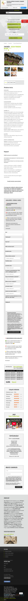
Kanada (6, 513)
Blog (5, 565)
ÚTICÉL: (14, 32)
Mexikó (10, 516)
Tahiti (12, 523)
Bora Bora (19, 504)
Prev (6, 59)
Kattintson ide (16, 10)
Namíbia (5, 518)
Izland (17, 510)
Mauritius (6, 516)
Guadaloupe (16, 509)
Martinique (21, 515)
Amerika (10, 500)
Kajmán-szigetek (11, 512)
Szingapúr (7, 523)
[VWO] (6, 7)
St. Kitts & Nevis (16, 519)
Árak (14, 82)
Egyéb (8, 82)
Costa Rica (10, 505)
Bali (4, 504)
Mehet (22, 7)
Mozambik (17, 516)
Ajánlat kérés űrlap (14, 453)
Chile (5, 505)
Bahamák (18, 502)
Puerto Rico (15, 518)
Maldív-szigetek (16, 515)
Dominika (6, 507)
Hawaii (6, 510)
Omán (9, 518)
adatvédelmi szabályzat (11, 328)
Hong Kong (10, 510)
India (14, 510)
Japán (5, 512)
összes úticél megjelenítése (14, 29)
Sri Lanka (10, 519)
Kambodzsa (17, 512)
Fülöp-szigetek (6, 508)
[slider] (16, 394)
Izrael (19, 510)
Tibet (5, 524)
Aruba (11, 502)
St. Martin (9, 521)
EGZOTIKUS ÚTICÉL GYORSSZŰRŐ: (14, 19)
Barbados (8, 504)
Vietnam (18, 526)
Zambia (12, 527)
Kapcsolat (6, 563)
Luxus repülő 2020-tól (8, 534)
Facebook (7, 581)
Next (22, 59)
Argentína (6, 502)
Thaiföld (19, 522)
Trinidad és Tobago (12, 524)
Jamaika (22, 510)
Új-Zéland (9, 526)
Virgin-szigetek (7, 527)
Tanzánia (16, 522)
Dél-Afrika (19, 505)
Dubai (9, 507)
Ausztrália (13, 502)
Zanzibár (16, 527)
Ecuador (13, 507)
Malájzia (11, 515)
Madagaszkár (6, 515)
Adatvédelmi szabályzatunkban (10, 598)
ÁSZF (5, 567)
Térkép (11, 82)
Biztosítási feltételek (8, 569)
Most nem (15, 7)
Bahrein (21, 502)
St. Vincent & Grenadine (16, 521)
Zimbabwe (21, 527)
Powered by (3, 7)
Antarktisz (18, 500)
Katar (10, 513)
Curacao (14, 505)
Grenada (11, 508)
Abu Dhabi (6, 500)
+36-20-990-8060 (15, 438)
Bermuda (14, 504)
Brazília (22, 504)
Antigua (22, 500)
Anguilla (14, 500)
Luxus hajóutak (19, 513)
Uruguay (13, 526)
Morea (13, 516)
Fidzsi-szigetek (19, 507)
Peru (11, 518)
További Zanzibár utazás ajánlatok (14, 181)
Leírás (6, 82)
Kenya (12, 513)
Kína (14, 513)
